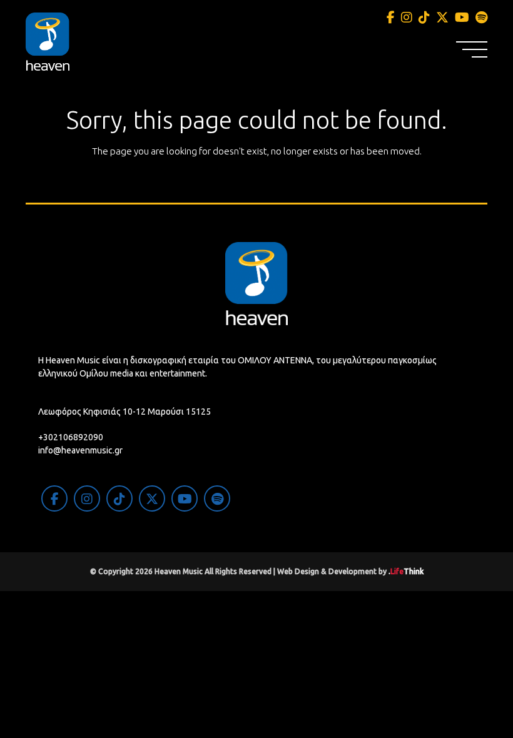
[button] (471, 49)
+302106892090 (70, 437)
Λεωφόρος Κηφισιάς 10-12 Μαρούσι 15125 (124, 412)
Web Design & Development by (350, 571)
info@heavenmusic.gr (80, 450)
